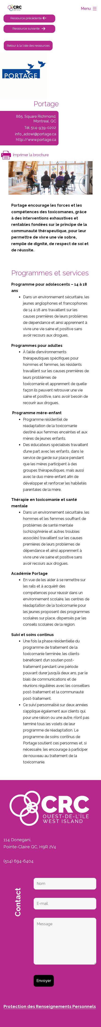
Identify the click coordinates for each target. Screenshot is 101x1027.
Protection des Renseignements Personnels (50, 1006)
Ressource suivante (25, 28)
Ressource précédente (26, 18)
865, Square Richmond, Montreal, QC (36, 118)
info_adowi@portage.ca (35, 134)
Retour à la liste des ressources (28, 45)
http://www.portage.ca (36, 139)
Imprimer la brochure (30, 155)
